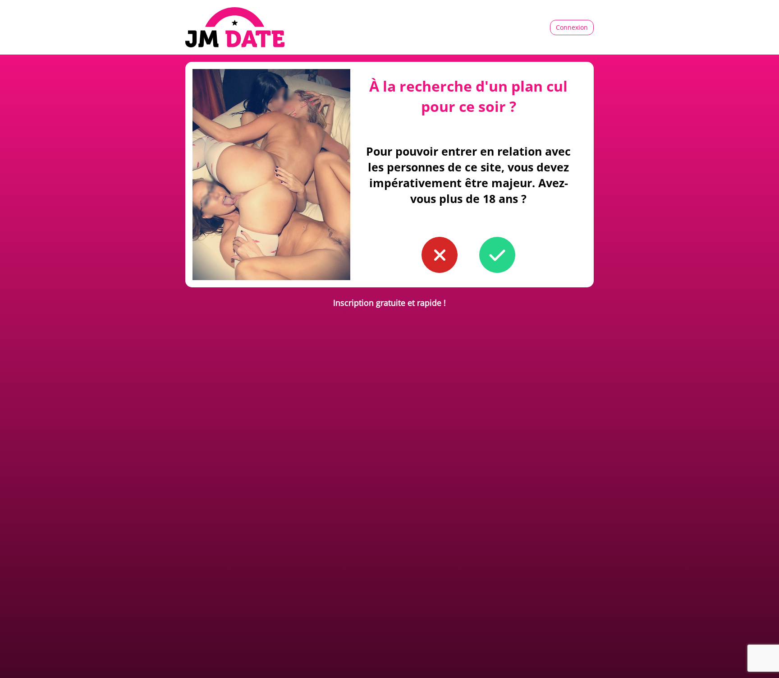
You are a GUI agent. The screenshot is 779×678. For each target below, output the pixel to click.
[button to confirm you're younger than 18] (440, 255)
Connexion (572, 27)
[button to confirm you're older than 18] (497, 255)
